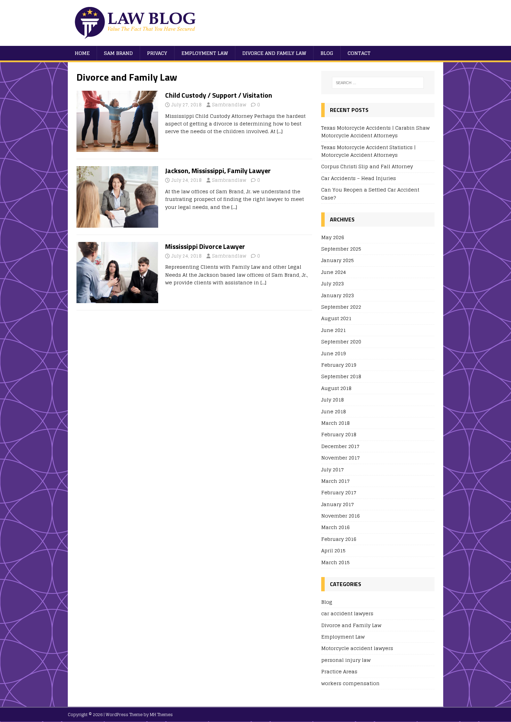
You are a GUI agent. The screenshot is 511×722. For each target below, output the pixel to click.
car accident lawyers (347, 613)
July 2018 (332, 399)
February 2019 (338, 364)
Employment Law (204, 53)
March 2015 (335, 562)
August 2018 (336, 388)
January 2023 (337, 295)
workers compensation (350, 683)
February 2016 (338, 539)
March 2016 (335, 527)
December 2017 (340, 446)
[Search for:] (378, 83)
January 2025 (337, 260)
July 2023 (332, 283)
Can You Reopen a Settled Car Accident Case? (370, 193)
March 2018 (335, 423)
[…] (280, 131)
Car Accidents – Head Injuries (358, 178)
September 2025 (341, 248)
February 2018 (338, 434)
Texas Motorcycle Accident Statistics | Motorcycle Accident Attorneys (368, 151)
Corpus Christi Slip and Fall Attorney (367, 166)
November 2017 (340, 457)
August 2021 (336, 318)
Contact (359, 53)
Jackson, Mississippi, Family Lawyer (218, 170)
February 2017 (338, 492)
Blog (327, 53)
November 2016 (340, 515)
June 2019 (333, 353)
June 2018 (333, 411)
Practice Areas (339, 671)
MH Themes (161, 714)
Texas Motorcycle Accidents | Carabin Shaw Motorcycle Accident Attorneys (375, 131)
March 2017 (335, 481)
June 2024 (333, 272)
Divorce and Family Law (274, 53)
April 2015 (333, 550)
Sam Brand (118, 53)
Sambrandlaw (229, 105)
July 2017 (332, 469)
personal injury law (346, 660)
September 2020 (341, 341)
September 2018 (341, 376)
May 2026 (332, 238)
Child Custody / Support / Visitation (218, 95)
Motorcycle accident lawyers (357, 648)
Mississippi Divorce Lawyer (205, 246)
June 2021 (333, 330)
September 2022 (341, 306)
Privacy (157, 53)
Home (82, 53)
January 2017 (337, 504)
